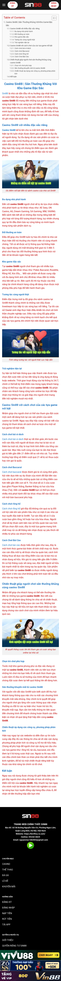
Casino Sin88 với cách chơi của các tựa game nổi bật (31, 46)
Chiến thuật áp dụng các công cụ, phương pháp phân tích (34, 72)
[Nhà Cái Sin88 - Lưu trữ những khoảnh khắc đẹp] (33, 5)
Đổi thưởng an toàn (21, 34)
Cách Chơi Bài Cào (21, 57)
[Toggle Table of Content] (53, 18)
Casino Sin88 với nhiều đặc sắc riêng (24, 28)
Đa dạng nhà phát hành (23, 31)
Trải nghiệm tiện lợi (21, 43)
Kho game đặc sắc (21, 37)
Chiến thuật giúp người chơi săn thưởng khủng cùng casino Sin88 (30, 61)
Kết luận (13, 77)
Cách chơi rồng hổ (21, 54)
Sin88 (5, 93)
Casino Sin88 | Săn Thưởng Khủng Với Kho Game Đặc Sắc (29, 24)
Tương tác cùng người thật (24, 40)
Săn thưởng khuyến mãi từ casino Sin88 (29, 68)
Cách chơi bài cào (11, 545)
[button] (4, 4)
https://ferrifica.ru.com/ (34, 834)
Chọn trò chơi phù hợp (22, 65)
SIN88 (44, 824)
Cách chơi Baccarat (21, 51)
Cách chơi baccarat (11, 472)
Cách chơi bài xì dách (22, 48)
